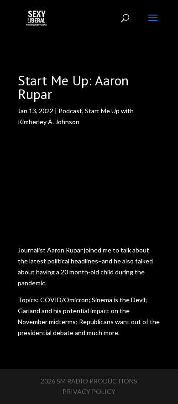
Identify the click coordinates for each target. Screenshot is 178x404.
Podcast (70, 111)
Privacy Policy (89, 391)
